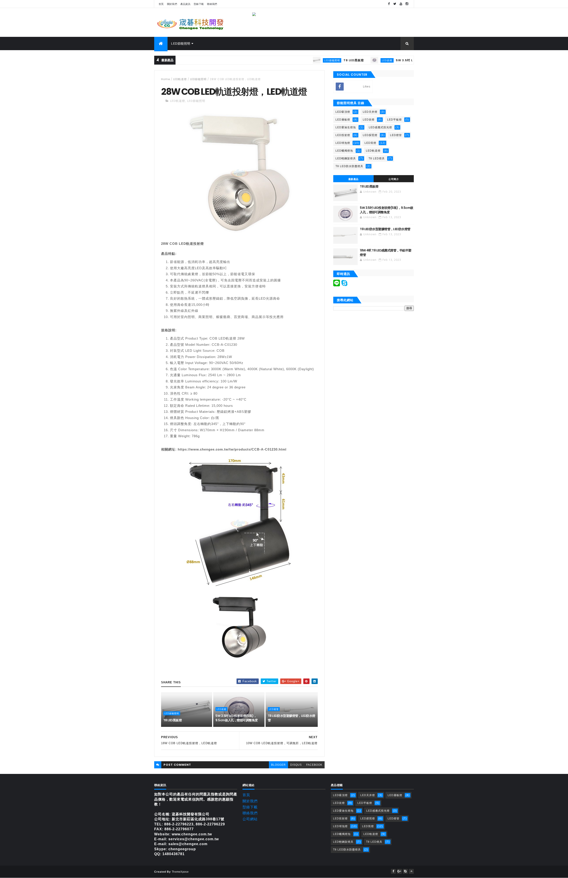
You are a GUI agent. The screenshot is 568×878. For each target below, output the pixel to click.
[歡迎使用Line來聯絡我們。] (336, 285)
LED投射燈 (342, 135)
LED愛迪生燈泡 (345, 127)
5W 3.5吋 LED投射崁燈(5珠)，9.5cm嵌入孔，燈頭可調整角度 (236, 718)
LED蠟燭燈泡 (344, 150)
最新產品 (353, 179)
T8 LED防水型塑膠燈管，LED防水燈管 (291, 718)
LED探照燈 (370, 135)
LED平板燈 (394, 119)
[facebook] (389, 4)
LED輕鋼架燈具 (345, 158)
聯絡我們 (212, 4)
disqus (296, 764)
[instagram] (406, 4)
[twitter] (394, 4)
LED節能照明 (180, 43)
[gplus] (399, 871)
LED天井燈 (370, 111)
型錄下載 (199, 4)
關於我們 (172, 4)
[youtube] (400, 4)
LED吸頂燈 (342, 111)
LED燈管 (274, 709)
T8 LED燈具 (377, 158)
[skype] (405, 871)
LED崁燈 (366, 60)
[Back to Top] (411, 871)
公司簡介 (394, 179)
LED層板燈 (342, 119)
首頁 (161, 4)
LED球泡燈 (342, 142)
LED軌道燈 (180, 79)
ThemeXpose (180, 871)
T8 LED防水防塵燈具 (349, 166)
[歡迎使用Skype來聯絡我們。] (344, 285)
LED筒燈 (370, 142)
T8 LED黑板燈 (332, 60)
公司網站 (250, 819)
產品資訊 (185, 4)
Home (165, 79)
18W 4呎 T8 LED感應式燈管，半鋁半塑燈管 (385, 252)
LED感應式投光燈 (380, 127)
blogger (278, 764)
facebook (314, 764)
